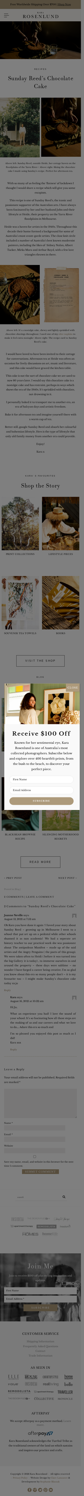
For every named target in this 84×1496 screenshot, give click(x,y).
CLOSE (72, 687)
